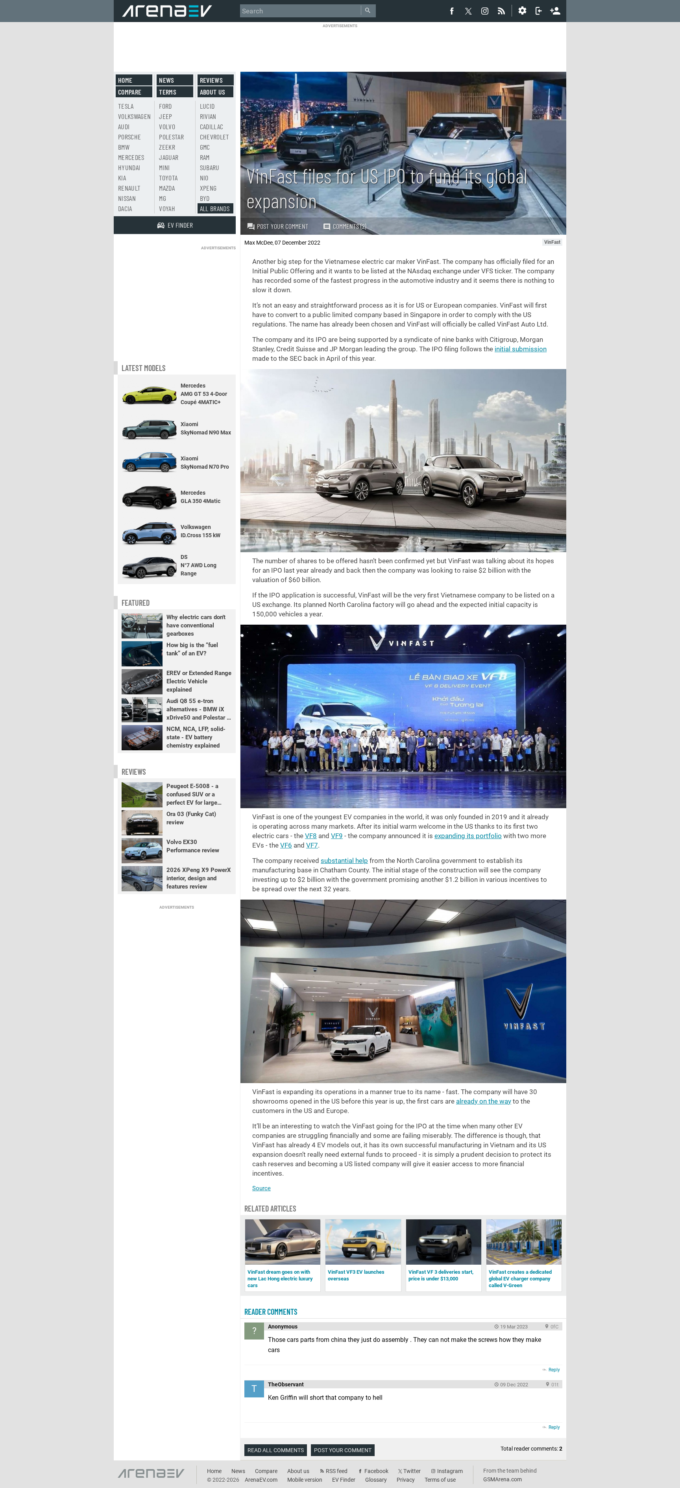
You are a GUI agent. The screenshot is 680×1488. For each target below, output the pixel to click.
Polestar (171, 136)
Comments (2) (349, 226)
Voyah (167, 208)
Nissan (127, 198)
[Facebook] (451, 11)
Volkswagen (134, 116)
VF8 (311, 836)
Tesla (126, 106)
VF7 (312, 845)
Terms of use (440, 1480)
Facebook (376, 1471)
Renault (129, 188)
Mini (164, 167)
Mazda (167, 188)
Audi (123, 126)
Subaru (210, 167)
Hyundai (129, 167)
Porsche (129, 136)
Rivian (208, 116)
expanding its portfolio (468, 836)
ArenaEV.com (261, 1480)
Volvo (167, 126)
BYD (205, 198)
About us (212, 91)
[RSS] (502, 11)
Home (125, 80)
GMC (205, 147)
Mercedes (131, 157)
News (166, 80)
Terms (167, 91)
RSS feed (336, 1471)
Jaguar (168, 157)
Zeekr (167, 147)
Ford (165, 106)
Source (261, 1188)
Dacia (125, 208)
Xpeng (208, 188)
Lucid (207, 106)
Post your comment (283, 226)
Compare (129, 91)
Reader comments (271, 1311)
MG (162, 198)
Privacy (406, 1480)
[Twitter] (468, 11)
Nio (204, 177)
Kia (122, 177)
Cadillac (212, 126)
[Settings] (522, 11)
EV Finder (343, 1480)
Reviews (211, 80)
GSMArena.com (502, 1479)
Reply (554, 1370)
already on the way (483, 1101)
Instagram (450, 1471)
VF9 (337, 836)
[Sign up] (555, 10)
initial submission (521, 349)
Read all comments (276, 1450)
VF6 (286, 845)
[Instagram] (485, 11)
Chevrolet (214, 136)
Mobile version (304, 1480)
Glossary (376, 1480)
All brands (215, 208)
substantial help (344, 861)
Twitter (412, 1471)
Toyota (168, 177)
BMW (123, 147)
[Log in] (538, 11)
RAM (205, 157)
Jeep (165, 116)
